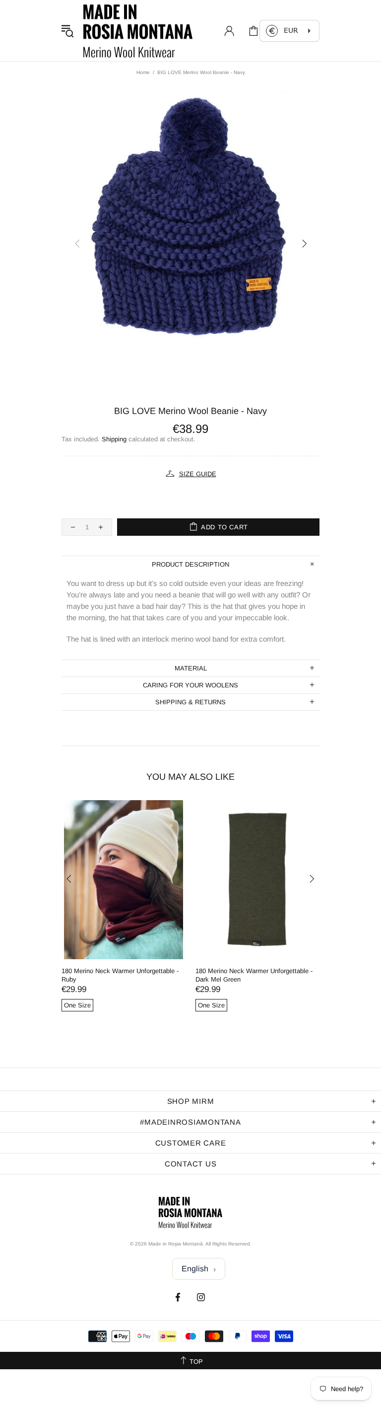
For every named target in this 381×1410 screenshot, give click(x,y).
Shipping (114, 439)
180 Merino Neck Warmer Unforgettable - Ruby (120, 975)
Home (143, 72)
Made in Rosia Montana (137, 30)
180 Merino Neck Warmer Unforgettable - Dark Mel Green (254, 975)
